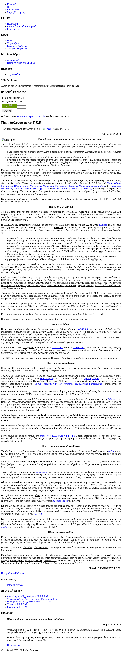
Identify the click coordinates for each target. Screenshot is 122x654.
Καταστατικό (13, 29)
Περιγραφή (12, 23)
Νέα (9, 7)
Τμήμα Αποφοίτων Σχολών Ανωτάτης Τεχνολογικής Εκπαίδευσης (68, 383)
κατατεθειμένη (47, 378)
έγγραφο (103, 225)
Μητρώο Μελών (15, 585)
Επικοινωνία (13, 9)
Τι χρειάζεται (13, 43)
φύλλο (4, 527)
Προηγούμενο (8, 573)
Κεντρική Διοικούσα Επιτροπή (21, 26)
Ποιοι (9, 40)
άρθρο (111, 451)
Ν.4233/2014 (82, 329)
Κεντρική (11, 4)
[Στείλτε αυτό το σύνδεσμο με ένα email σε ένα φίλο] (47, 129)
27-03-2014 (57, 347)
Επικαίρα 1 (29, 116)
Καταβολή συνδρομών (18, 46)
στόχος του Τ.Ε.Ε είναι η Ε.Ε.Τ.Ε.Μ (58, 435)
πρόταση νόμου (91, 378)
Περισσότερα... (14, 645)
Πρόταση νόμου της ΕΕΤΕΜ (21, 62)
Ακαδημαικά (13, 60)
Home (20, 116)
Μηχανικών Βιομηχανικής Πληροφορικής (72, 188)
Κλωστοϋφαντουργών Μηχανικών (32, 188)
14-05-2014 (78, 347)
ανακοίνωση (41, 472)
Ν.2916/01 (38, 514)
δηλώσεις (112, 399)
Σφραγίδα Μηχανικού (17, 48)
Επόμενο (19, 573)
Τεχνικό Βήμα (14, 74)
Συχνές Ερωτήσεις (16, 12)
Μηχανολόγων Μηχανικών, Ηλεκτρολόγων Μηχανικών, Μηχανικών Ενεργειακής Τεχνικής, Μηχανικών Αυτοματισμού (61, 184)
